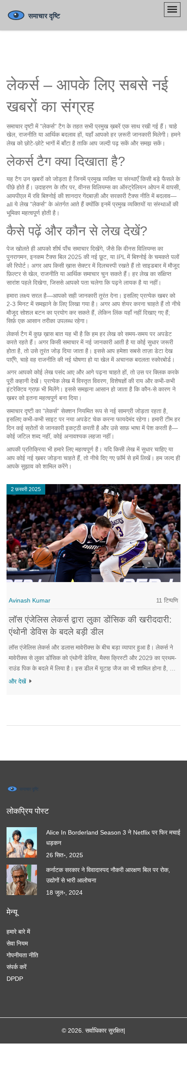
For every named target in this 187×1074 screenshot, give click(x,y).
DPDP (15, 978)
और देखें (18, 681)
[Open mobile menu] (172, 9)
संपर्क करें (17, 966)
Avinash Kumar (29, 600)
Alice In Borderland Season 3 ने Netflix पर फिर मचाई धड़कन (113, 837)
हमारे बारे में (18, 931)
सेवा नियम (17, 943)
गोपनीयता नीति (22, 955)
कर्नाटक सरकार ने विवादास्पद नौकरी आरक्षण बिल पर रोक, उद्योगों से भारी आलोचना (108, 875)
